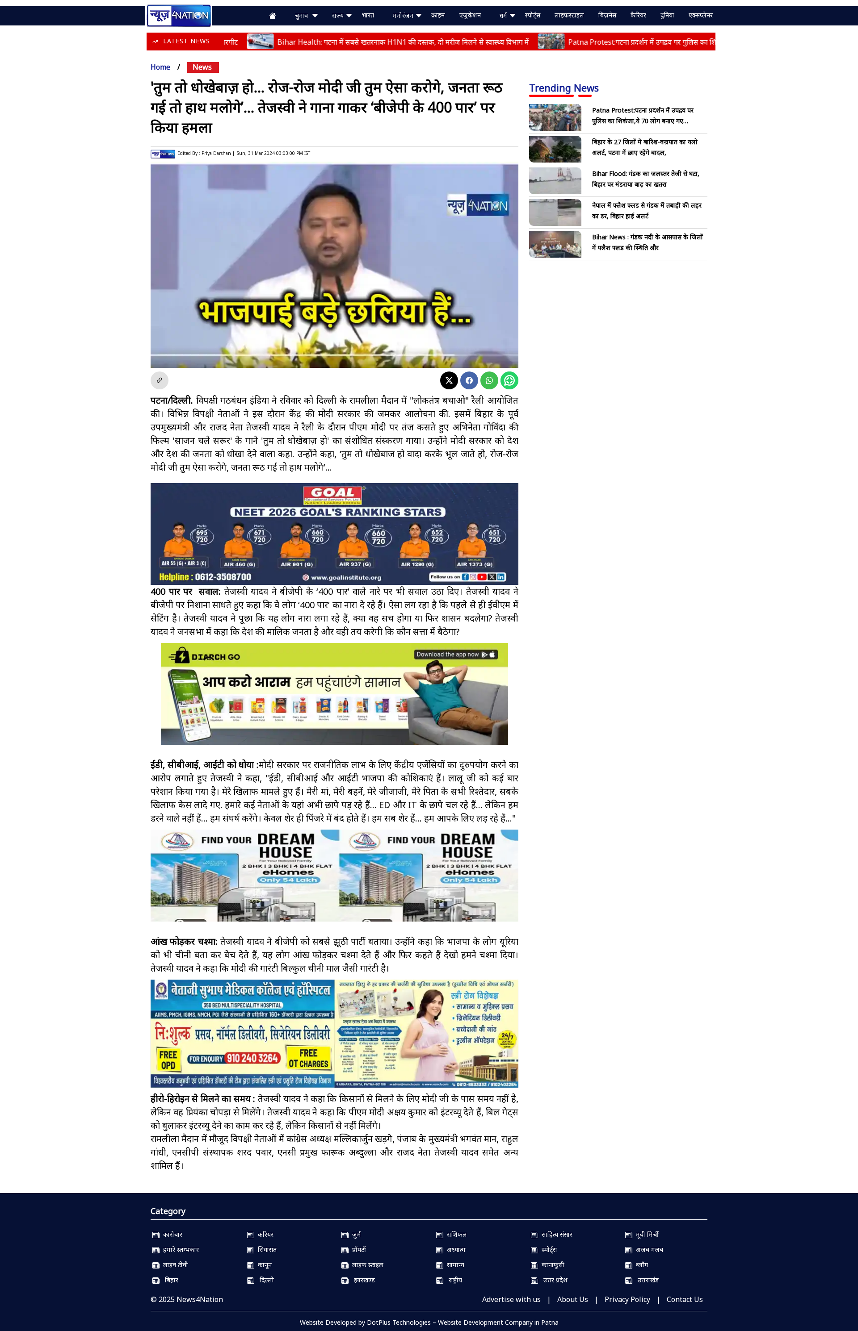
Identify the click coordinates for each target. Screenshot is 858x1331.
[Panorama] (334, 883)
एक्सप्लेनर (701, 15)
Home (160, 67)
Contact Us (685, 1299)
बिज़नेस (607, 15)
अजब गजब (647, 1249)
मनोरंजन (404, 15)
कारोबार (171, 1234)
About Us (572, 1299)
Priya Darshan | (218, 153)
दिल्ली (264, 1280)
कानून (263, 1264)
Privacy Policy (627, 1299)
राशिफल (455, 1234)
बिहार (169, 1280)
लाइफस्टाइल (569, 15)
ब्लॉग (640, 1264)
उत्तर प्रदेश (553, 1280)
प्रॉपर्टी (357, 1249)
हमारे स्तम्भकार (179, 1249)
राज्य (338, 15)
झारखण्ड (362, 1280)
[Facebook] (469, 380)
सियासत (265, 1249)
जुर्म (355, 1234)
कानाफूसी (551, 1264)
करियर (263, 1234)
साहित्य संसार (555, 1234)
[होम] (178, 15)
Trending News (564, 87)
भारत (368, 15)
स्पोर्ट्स (532, 15)
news (202, 67)
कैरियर (638, 15)
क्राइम (438, 15)
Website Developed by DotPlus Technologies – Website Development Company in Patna (429, 1322)
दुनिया (667, 15)
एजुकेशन (470, 15)
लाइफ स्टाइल (366, 1264)
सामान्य (453, 1264)
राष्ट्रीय (452, 1280)
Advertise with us (511, 1299)
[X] (449, 380)
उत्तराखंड (645, 1280)
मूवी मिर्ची (645, 1234)
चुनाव (303, 15)
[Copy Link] (159, 380)
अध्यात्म (454, 1249)
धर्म (504, 15)
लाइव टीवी (174, 1264)
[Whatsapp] (489, 380)
